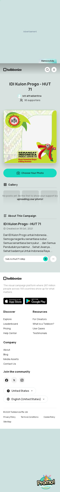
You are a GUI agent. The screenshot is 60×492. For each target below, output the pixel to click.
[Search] (47, 69)
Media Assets (11, 359)
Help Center (10, 333)
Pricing (7, 328)
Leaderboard (10, 323)
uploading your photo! (30, 199)
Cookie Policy (49, 417)
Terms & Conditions (29, 417)
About (6, 349)
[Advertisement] (30, 30)
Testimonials (40, 333)
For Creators (40, 319)
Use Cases (39, 328)
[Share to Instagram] (22, 380)
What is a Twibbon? (43, 323)
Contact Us (9, 363)
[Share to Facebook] (6, 380)
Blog (5, 354)
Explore (7, 319)
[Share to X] (14, 380)
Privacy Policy (9, 417)
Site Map (7, 421)
